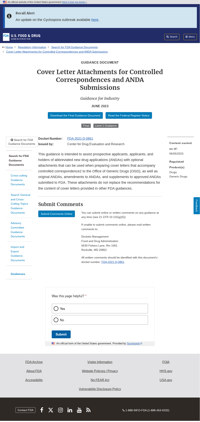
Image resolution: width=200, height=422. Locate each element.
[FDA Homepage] (21, 36)
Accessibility (34, 380)
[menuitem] (180, 149)
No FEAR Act (100, 380)
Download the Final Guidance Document (75, 115)
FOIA (166, 362)
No (62, 320)
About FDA (34, 371)
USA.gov (166, 380)
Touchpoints (133, 343)
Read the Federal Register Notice (128, 115)
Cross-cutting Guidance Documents (19, 180)
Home (9, 47)
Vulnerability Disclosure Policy (100, 389)
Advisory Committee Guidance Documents (18, 229)
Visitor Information (99, 362)
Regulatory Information (32, 47)
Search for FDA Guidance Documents (74, 47)
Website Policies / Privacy (100, 371)
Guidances (18, 273)
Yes (62, 308)
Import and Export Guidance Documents (18, 253)
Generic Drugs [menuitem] (178, 176)
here (94, 20)
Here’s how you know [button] (73, 2)
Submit (61, 334)
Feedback (196, 206)
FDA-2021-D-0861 (80, 138)
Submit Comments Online (56, 213)
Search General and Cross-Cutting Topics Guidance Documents (20, 203)
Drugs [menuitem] (173, 172)
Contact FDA (25, 410)
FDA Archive (34, 362)
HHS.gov (166, 371)
